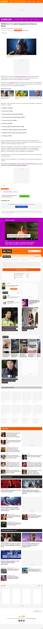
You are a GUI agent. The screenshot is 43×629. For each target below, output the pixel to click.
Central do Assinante (31, 1)
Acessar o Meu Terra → (17, 251)
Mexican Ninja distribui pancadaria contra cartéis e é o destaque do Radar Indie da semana (10, 509)
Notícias (6, 241)
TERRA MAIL (24, 1)
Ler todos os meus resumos (21, 269)
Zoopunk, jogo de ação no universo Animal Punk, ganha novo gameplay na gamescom (31, 492)
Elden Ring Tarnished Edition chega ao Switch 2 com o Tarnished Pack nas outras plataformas (14, 524)
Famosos (7, 446)
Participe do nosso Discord (20, 165)
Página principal (6, 1)
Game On (15, 191)
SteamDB (11, 82)
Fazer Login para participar (21, 206)
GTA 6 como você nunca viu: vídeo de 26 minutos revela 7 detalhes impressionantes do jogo (34, 516)
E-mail (38, 1)
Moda (7, 439)
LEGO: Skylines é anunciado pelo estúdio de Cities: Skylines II (13, 570)
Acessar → (18, 292)
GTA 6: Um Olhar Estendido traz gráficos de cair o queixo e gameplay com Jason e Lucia (11, 545)
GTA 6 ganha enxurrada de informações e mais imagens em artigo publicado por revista (13, 577)
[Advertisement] (30, 524)
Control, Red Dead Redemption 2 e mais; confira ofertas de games (11, 491)
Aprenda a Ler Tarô (13, 288)
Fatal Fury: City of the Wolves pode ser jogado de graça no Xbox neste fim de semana (14, 516)
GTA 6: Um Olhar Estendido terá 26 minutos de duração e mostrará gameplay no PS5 (30, 545)
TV (6, 431)
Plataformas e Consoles (8, 191)
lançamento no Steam (21, 76)
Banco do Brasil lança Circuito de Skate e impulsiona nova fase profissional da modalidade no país (35, 570)
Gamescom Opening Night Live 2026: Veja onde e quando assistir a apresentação (10, 562)
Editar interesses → (37, 256)
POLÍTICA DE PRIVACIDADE (31, 618)
